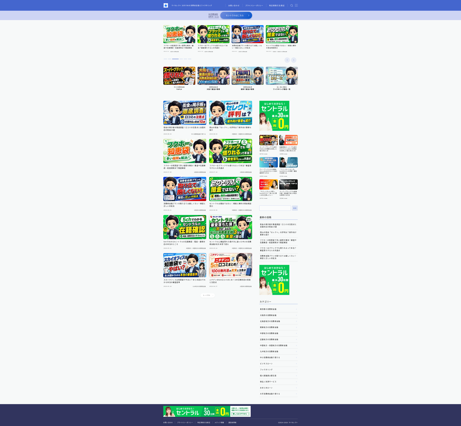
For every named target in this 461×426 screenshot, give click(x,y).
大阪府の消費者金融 (268, 315)
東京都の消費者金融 (268, 309)
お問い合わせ (234, 5)
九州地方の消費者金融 (269, 351)
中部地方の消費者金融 (269, 333)
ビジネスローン (266, 364)
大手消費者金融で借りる (270, 394)
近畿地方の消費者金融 (269, 339)
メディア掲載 (219, 422)
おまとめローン (266, 388)
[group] (179, 39)
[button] (287, 60)
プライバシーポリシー (254, 5)
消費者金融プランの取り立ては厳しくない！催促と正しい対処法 (278, 257)
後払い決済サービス (268, 382)
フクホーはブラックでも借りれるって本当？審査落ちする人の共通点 (278, 249)
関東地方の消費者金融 (269, 327)
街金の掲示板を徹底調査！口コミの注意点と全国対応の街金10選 (278, 226)
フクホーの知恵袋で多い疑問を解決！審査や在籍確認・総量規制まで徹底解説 (278, 241)
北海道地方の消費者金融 (270, 321)
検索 (295, 208)
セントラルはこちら (235, 16)
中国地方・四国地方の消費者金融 (273, 345)
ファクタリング (266, 370)
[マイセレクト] (166, 5)
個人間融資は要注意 (268, 376)
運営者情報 (232, 422)
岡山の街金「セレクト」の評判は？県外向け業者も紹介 (278, 233)
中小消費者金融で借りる (270, 357)
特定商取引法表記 (277, 5)
